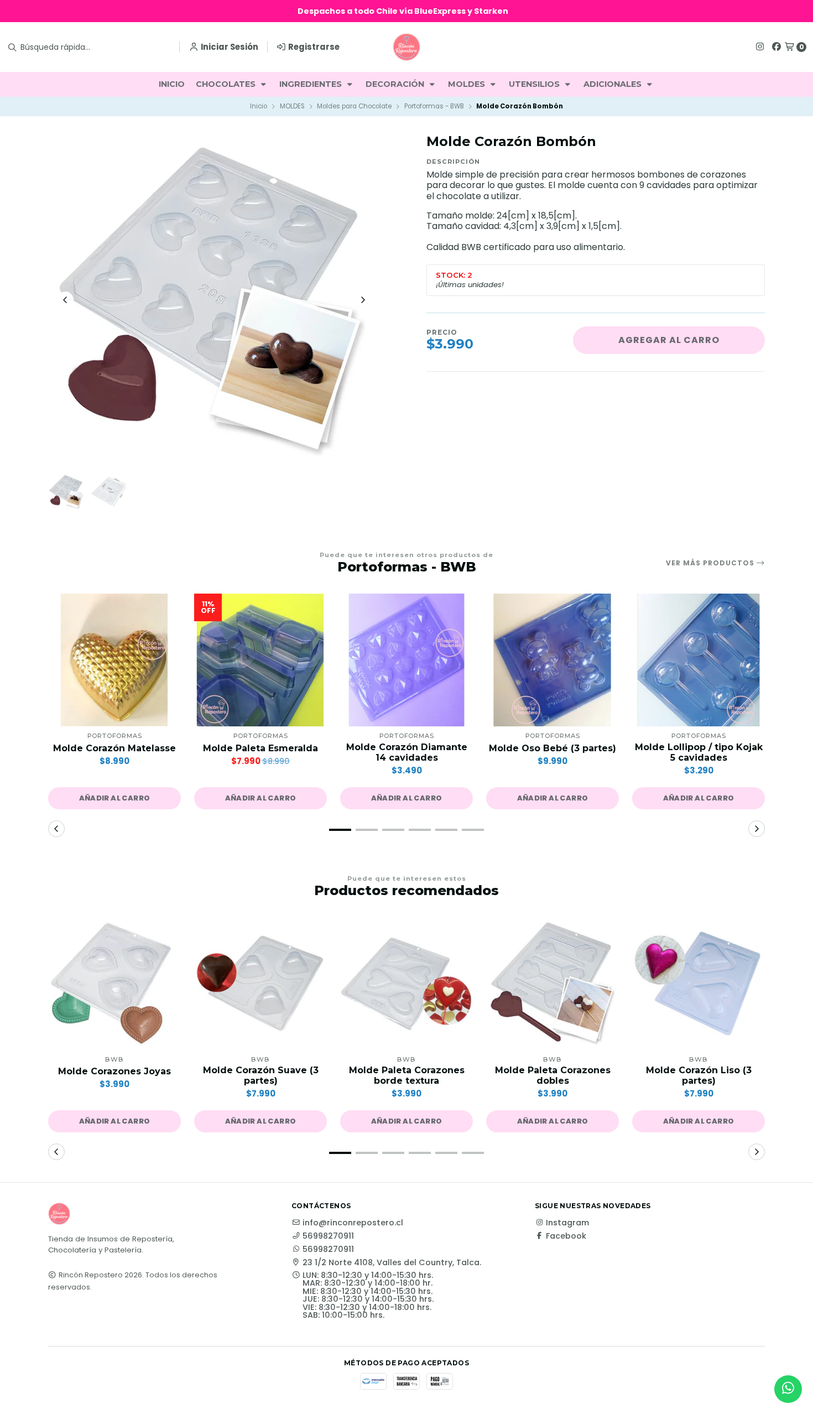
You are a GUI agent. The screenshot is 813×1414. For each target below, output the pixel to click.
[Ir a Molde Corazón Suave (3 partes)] (260, 983)
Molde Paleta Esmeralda (260, 748)
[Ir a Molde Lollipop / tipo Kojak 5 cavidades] (698, 660)
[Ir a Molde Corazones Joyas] (114, 983)
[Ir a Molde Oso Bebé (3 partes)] (552, 660)
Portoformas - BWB (434, 106)
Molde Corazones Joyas (114, 1071)
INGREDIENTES (311, 84)
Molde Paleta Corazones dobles (553, 1075)
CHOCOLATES (227, 84)
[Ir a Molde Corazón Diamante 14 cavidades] (406, 660)
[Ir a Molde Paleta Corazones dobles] (552, 983)
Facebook (566, 1236)
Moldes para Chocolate (354, 106)
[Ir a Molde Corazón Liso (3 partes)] (698, 983)
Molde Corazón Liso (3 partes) (699, 1075)
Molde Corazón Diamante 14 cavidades (406, 752)
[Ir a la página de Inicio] (406, 47)
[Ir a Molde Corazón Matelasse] (114, 660)
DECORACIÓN (396, 84)
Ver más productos (711, 563)
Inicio (258, 106)
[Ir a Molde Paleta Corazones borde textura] (406, 983)
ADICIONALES (613, 84)
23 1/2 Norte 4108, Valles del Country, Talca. (392, 1262)
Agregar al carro (669, 340)
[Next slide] (363, 300)
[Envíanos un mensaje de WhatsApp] (788, 1389)
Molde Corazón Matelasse (114, 748)
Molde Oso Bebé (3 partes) (552, 748)
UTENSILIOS (535, 84)
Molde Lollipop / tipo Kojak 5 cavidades (699, 752)
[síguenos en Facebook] (776, 46)
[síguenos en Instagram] (759, 46)
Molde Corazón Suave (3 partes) (261, 1075)
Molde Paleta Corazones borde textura (407, 1075)
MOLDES (467, 84)
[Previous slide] (65, 300)
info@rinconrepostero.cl (353, 1222)
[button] (114, 798)
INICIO (172, 84)
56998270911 (328, 1236)
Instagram (567, 1222)
